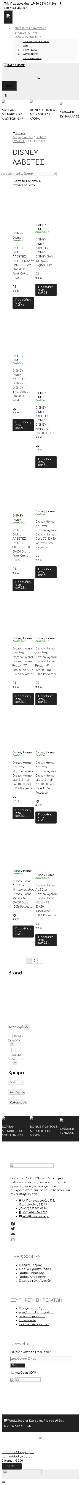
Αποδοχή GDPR (25, 1372)
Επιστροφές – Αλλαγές (35, 1280)
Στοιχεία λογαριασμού (36, 41)
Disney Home (45, 511)
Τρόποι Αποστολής (32, 1276)
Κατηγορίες (17, 1027)
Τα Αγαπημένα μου (32, 1316)
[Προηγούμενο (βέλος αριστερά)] (7, 742)
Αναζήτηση (17, 1092)
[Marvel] (15, 1014)
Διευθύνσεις (30, 54)
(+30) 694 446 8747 (34, 1212)
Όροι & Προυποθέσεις (35, 1269)
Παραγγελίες (30, 50)
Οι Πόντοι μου (32, 58)
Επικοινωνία (27, 1320)
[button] (14, 286)
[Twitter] (40, 1228)
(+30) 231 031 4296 (34, 1208)
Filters (20, 133)
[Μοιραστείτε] (40, 1239)
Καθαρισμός (17, 1102)
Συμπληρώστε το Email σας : (30, 1352)
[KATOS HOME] (14, 65)
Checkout (12, 1466)
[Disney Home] (15, 1000)
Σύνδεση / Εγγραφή (27, 33)
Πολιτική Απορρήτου (34, 1324)
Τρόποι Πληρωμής (31, 1272)
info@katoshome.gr (35, 1216)
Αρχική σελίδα (23, 137)
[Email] (40, 1234)
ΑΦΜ (25, 46)
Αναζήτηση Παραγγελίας (30, 28)
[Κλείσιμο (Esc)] (66, 5)
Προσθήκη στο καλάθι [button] (23, 302)
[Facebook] (40, 1223)
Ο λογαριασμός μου (28, 37)
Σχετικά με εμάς (30, 1265)
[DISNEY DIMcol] (15, 987)
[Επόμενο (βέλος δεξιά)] (73, 742)
